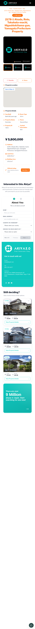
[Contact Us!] (31, 625)
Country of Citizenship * (10, 222)
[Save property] (29, 301)
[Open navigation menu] (30, 3)
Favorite (11, 80)
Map (24, 8)
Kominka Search (17, 8)
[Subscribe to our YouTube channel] (11, 283)
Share (25, 80)
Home (10, 8)
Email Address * (8, 216)
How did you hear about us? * (12, 229)
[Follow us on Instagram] (6, 283)
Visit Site (24, 170)
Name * (5, 210)
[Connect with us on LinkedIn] (8, 283)
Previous (15, 237)
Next (24, 237)
